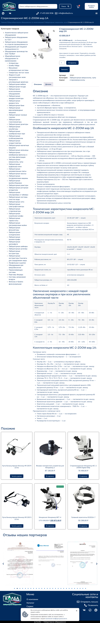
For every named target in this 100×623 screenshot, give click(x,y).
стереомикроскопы (77, 80)
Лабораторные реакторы (18, 185)
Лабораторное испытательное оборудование (15, 91)
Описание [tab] (38, 84)
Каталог (30, 603)
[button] (96, 13)
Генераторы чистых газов (19, 73)
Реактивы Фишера (16, 275)
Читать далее (17, 476)
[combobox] (37, 6)
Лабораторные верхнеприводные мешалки (16, 110)
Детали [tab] (48, 84)
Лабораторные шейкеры (18, 246)
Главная (3, 22)
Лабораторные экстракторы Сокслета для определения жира (18, 258)
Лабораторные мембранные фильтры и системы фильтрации (18, 154)
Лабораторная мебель (17, 84)
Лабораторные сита (16, 202)
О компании (32, 599)
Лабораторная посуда (17, 87)
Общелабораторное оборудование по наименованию (25, 22)
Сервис (30, 606)
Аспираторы (13, 63)
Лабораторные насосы (17, 174)
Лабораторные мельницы (18, 150)
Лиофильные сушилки (17, 263)
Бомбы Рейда (14, 65)
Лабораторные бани (16, 105)
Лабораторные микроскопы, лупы (56, 22)
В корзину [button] (50, 476)
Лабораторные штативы (18, 249)
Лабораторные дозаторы (18, 124)
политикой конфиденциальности (56, 618)
